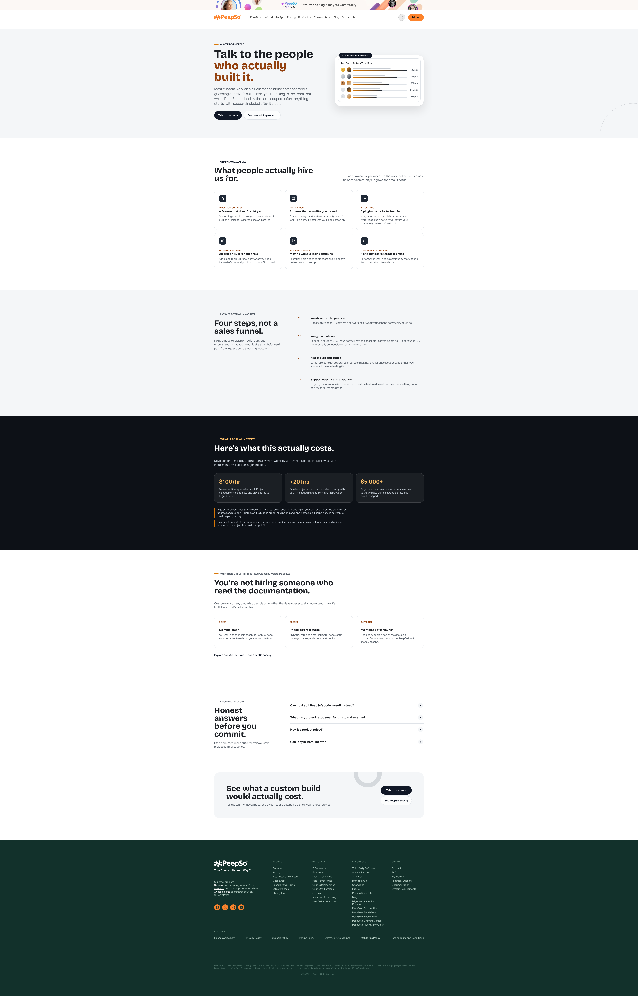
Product (303, 17)
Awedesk (219, 888)
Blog (336, 17)
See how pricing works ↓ (262, 115)
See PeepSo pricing (259, 655)
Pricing (291, 17)
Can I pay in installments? (308, 742)
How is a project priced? (307, 729)
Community (320, 17)
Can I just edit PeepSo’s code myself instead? (322, 705)
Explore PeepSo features (229, 655)
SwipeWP (219, 885)
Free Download (259, 17)
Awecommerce (222, 891)
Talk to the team (228, 115)
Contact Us (348, 17)
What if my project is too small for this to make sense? (327, 717)
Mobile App (277, 17)
